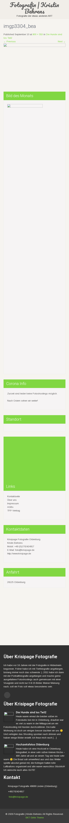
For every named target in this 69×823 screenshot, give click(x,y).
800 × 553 (38, 34)
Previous (10, 41)
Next (61, 41)
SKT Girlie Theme (34, 817)
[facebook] (7, 695)
